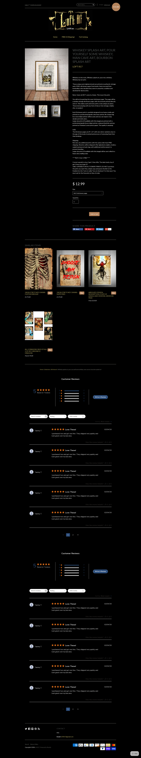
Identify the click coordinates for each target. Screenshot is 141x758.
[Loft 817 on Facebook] (29, 729)
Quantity (75, 197)
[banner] (70, 20)
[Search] (93, 4)
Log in (26, 4)
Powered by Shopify (45, 747)
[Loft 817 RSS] (39, 729)
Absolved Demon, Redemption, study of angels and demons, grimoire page (101, 295)
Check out (107, 4)
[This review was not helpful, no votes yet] (109, 442)
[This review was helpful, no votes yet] (105, 442)
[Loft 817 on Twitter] (26, 729)
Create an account (35, 4)
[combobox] (58, 416)
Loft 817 (78, 66)
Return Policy (34, 744)
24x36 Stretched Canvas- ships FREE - (67, 293)
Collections (47, 369)
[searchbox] (37, 416)
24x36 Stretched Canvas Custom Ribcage (35, 293)
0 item (101, 4)
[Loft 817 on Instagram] (32, 729)
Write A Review (100, 397)
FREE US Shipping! (68, 37)
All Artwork (54, 369)
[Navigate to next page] (78, 535)
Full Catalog (83, 37)
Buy (50, 293)
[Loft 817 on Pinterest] (35, 729)
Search (27, 744)
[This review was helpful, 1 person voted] (105, 484)
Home (55, 37)
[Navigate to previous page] (63, 535)
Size (74, 189)
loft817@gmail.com (67, 737)
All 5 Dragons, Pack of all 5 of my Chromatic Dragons (36, 351)
